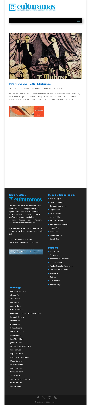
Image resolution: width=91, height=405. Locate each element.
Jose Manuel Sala (16, 339)
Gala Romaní (15, 324)
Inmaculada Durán (17, 331)
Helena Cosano (16, 328)
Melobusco (54, 273)
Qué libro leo (55, 281)
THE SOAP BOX (16, 375)
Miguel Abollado (16, 353)
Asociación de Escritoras (59, 259)
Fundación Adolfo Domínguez (61, 266)
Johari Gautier (15, 335)
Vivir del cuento (16, 386)
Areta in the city (16, 306)
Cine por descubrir (59, 88)
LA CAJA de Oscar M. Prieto (20, 346)
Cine (21, 88)
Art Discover (54, 251)
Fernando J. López (17, 317)
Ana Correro (15, 298)
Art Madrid (54, 255)
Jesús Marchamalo (57, 220)
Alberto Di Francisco (18, 291)
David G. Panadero (57, 202)
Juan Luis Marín (16, 342)
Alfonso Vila (14, 295)
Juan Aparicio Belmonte (59, 224)
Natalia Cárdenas (16, 364)
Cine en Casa (29, 88)
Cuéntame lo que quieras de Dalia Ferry (25, 313)
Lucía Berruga (15, 350)
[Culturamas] (26, 203)
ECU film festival (56, 262)
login (54, 402)
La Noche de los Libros (59, 269)
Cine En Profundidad (43, 88)
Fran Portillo (15, 320)
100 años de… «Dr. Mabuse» (30, 84)
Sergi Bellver (54, 239)
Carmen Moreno (16, 309)
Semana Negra (55, 284)
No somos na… (16, 368)
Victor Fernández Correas (20, 379)
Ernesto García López (58, 206)
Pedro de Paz (55, 231)
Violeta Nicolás (16, 383)
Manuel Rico (54, 228)
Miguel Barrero (16, 361)
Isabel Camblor (55, 213)
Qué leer (53, 277)
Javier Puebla (55, 217)
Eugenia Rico (55, 209)
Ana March (14, 302)
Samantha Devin (56, 235)
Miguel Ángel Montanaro (19, 357)
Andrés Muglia (55, 198)
